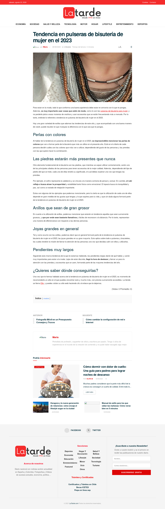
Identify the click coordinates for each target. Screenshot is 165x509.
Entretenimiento (124, 24)
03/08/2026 (99, 379)
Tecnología (70, 24)
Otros (82, 469)
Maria (45, 47)
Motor (83, 24)
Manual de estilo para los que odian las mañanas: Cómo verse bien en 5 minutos (116, 406)
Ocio (82, 465)
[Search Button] (155, 24)
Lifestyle (107, 24)
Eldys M (90, 379)
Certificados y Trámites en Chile (82, 484)
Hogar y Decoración (82, 452)
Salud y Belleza (51, 24)
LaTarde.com (74, 503)
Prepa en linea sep (82, 490)
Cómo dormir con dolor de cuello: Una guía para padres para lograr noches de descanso (104, 370)
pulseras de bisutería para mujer (114, 110)
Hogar (94, 24)
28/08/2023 (56, 47)
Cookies (145, 2)
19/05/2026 (106, 412)
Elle (42, 283)
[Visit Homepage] (82, 13)
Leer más (91, 392)
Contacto (153, 2)
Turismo (96, 465)
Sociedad (34, 24)
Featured (69, 466)
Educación (68, 459)
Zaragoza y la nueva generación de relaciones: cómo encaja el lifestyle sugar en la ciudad (64, 406)
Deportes (142, 24)
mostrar (46, 298)
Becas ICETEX (82, 487)
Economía (21, 24)
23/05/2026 (55, 412)
